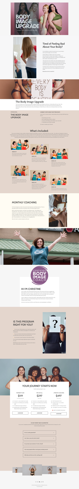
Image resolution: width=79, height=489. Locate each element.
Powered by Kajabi (39, 486)
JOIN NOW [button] (20, 413)
